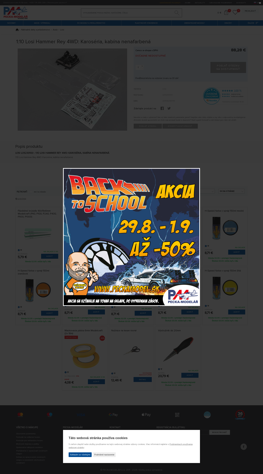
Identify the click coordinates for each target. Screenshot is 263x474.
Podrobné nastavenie (104, 454)
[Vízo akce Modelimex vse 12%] (131, 237)
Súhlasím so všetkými (80, 454)
